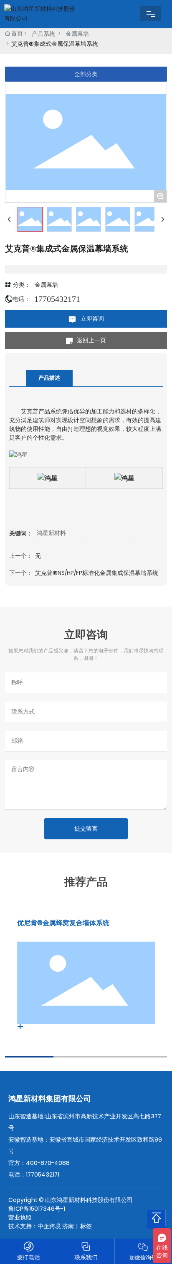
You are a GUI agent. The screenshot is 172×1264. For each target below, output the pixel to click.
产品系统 (43, 34)
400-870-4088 (48, 1163)
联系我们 (86, 1257)
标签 (86, 1226)
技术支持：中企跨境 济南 (41, 1226)
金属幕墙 (77, 34)
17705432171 (57, 299)
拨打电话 (28, 1257)
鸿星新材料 (51, 533)
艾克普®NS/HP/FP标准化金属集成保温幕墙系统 (96, 573)
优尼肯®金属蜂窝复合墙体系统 (63, 923)
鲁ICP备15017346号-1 (36, 1208)
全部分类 (86, 74)
